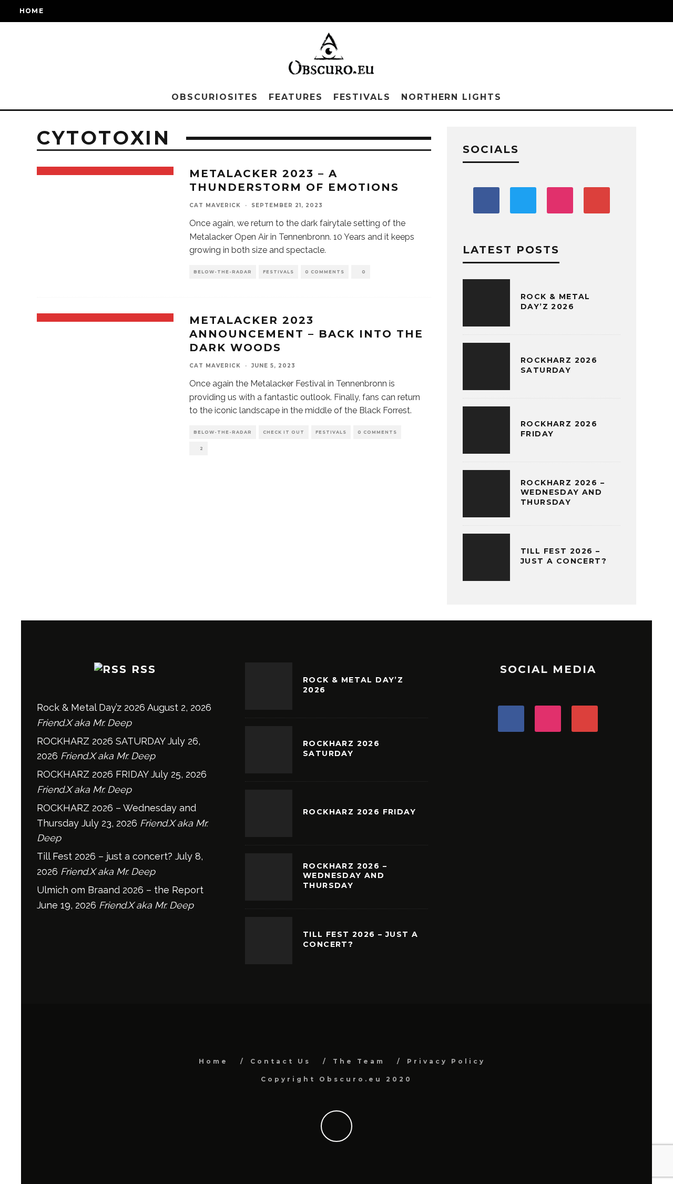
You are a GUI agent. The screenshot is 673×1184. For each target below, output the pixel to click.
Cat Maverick (215, 205)
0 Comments (324, 271)
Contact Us (280, 1061)
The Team (359, 1061)
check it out (283, 432)
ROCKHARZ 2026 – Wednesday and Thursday (563, 492)
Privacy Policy (446, 1061)
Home (31, 11)
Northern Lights (451, 97)
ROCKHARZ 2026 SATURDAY (559, 364)
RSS (143, 669)
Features (295, 97)
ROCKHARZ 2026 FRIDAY (92, 774)
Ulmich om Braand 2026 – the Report (120, 889)
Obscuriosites (214, 97)
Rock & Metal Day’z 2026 (555, 301)
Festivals (362, 97)
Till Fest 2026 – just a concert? (564, 555)
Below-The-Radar (222, 271)
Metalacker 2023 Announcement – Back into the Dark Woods (306, 334)
